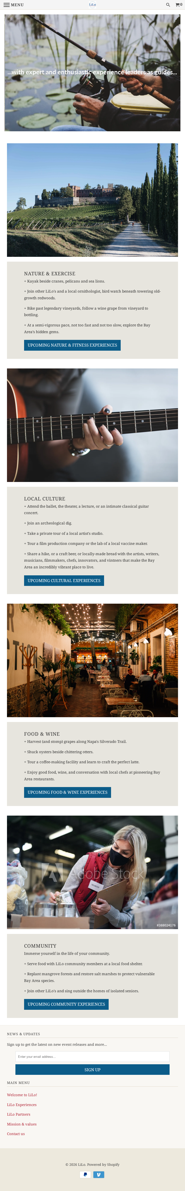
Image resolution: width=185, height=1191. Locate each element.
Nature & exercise (49, 273)
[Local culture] (92, 425)
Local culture (44, 498)
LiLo (81, 1164)
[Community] (92, 872)
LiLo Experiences (22, 1104)
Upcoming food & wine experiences (67, 792)
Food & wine (42, 734)
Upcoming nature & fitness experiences (72, 345)
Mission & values (22, 1124)
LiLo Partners (18, 1114)
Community (40, 946)
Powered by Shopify (103, 1164)
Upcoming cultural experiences (64, 580)
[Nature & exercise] (92, 200)
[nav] (14, 5)
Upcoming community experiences (66, 1004)
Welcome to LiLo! (22, 1094)
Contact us (16, 1133)
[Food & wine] (92, 660)
